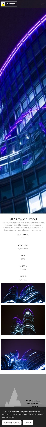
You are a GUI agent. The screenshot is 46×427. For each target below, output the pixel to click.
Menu (43, 4)
